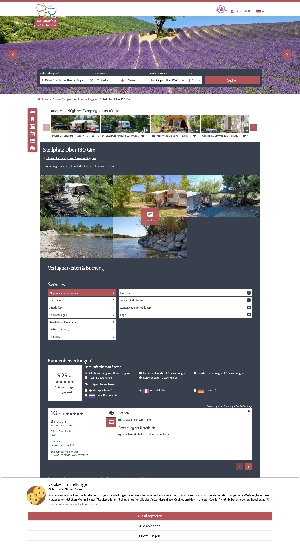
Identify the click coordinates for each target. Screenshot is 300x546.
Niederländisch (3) (106, 395)
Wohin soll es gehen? (49, 73)
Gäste (189, 73)
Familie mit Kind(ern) (164, 373)
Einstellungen (150, 536)
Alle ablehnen (150, 526)
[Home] (46, 9)
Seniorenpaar (160, 377)
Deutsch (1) (211, 390)
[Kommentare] (111, 413)
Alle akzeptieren (150, 516)
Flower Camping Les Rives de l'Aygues (71, 158)
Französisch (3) (158, 390)
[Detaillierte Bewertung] (111, 422)
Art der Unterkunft (158, 73)
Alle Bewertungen (109, 373)
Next (287, 54)
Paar (101, 377)
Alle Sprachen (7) (102, 390)
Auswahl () (244, 11)
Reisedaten (100, 73)
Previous (13, 54)
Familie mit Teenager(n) (221, 373)
